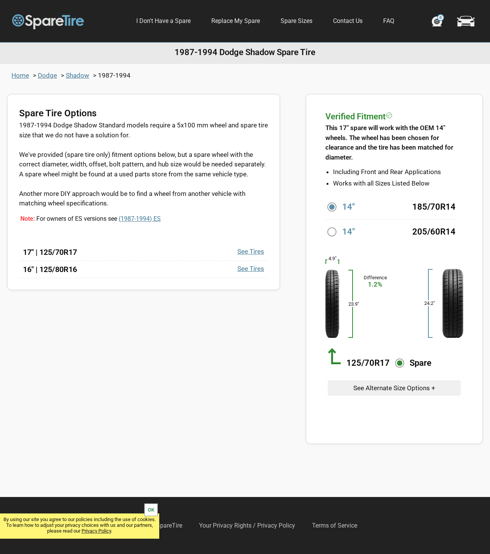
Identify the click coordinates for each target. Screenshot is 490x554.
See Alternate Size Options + (394, 388)
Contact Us (348, 20)
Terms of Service (334, 525)
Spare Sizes (296, 20)
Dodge (47, 75)
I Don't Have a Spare (163, 20)
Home (20, 75)
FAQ (388, 20)
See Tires (250, 251)
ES (140, 218)
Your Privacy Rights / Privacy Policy (247, 525)
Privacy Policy (96, 531)
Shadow (77, 75)
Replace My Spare (235, 20)
